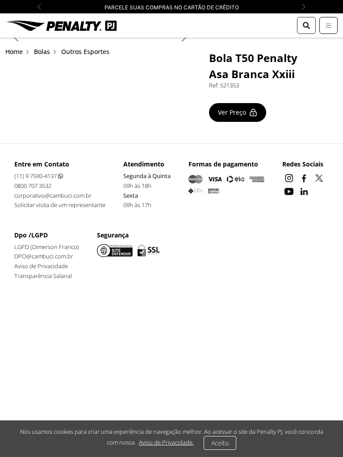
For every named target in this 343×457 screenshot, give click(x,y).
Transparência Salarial (43, 276)
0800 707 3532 (32, 186)
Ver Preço (232, 112)
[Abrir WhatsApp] (320, 434)
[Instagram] (289, 177)
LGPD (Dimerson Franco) (46, 247)
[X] (319, 177)
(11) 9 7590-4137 (36, 176)
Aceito (220, 443)
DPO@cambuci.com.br (43, 256)
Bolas (42, 51)
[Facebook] (305, 177)
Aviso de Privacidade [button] (41, 266)
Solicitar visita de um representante (59, 205)
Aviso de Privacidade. (166, 442)
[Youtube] (289, 190)
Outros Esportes (85, 51)
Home (14, 51)
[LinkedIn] (304, 190)
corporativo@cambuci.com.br (53, 195)
